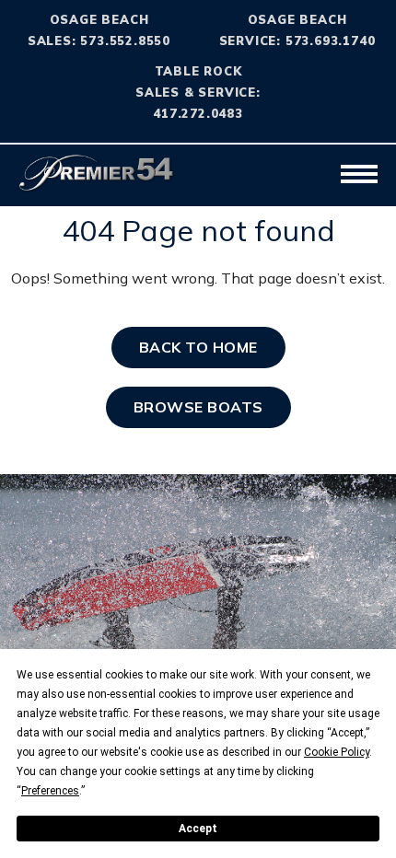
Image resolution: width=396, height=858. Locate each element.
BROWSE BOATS (198, 407)
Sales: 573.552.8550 (99, 40)
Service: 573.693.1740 (297, 40)
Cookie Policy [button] (336, 752)
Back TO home (198, 347)
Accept (198, 828)
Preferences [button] (50, 790)
